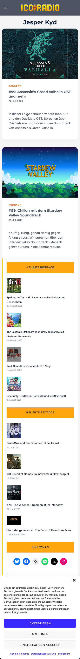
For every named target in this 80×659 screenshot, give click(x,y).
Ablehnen (40, 634)
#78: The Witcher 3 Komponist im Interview (35, 504)
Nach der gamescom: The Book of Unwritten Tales (39, 530)
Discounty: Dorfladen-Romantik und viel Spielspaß (36, 396)
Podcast (15, 86)
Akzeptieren (40, 623)
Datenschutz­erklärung (43, 653)
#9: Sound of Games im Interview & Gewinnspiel (38, 474)
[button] (74, 580)
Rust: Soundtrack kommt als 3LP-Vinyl (29, 366)
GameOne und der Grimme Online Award (33, 443)
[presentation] (40, 54)
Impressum (64, 653)
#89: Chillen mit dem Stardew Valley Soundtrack (35, 212)
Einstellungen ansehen (40, 645)
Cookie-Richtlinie (19, 653)
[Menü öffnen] (6, 8)
